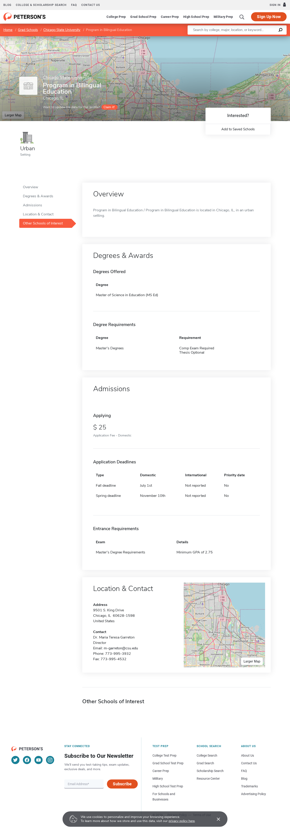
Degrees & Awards (38, 196)
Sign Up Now (269, 16)
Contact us (90, 5)
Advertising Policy (253, 794)
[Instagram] (50, 760)
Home (7, 30)
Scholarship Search (210, 771)
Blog (7, 5)
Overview (30, 187)
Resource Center (208, 778)
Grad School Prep (143, 17)
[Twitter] (15, 760)
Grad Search (205, 763)
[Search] (241, 16)
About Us (247, 755)
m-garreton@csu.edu (121, 648)
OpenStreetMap (259, 38)
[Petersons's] (24, 17)
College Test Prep (164, 755)
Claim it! (109, 107)
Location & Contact (38, 214)
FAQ (74, 5)
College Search (207, 755)
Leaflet (237, 38)
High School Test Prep (167, 786)
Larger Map (13, 115)
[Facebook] (27, 760)
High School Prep (196, 17)
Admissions (32, 205)
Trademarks (249, 786)
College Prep (116, 17)
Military (157, 778)
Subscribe (122, 783)
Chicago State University (61, 30)
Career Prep (170, 17)
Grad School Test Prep (168, 763)
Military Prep (223, 17)
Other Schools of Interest (43, 223)
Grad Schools (28, 30)
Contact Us (249, 763)
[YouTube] (38, 760)
